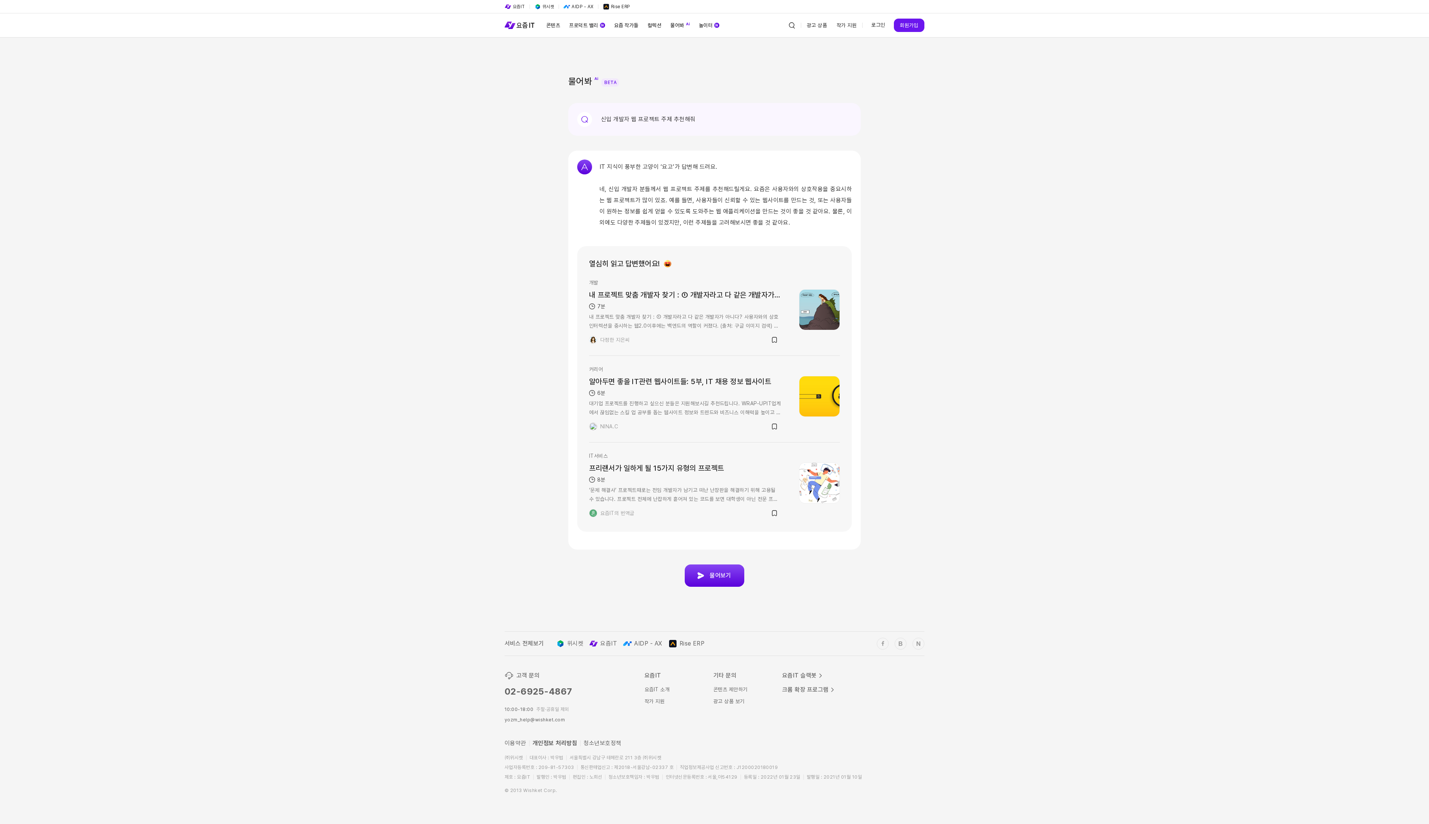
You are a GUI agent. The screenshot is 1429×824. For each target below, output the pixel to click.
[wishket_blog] (901, 644)
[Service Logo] (519, 25)
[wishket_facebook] (883, 644)
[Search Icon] (791, 25)
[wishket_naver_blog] (918, 644)
